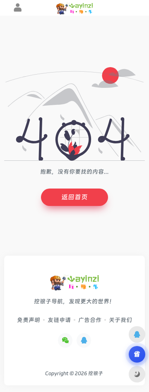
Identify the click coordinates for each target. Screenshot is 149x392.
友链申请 (59, 320)
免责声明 (28, 320)
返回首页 (74, 197)
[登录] (17, 9)
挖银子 (95, 373)
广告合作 (89, 320)
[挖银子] (74, 285)
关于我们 (120, 320)
